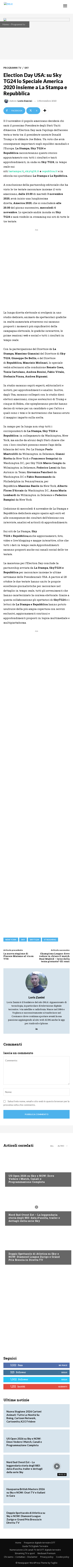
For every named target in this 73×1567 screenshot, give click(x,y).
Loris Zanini (24, 101)
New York (10, 939)
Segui (64, 1372)
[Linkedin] (36, 1028)
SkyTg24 (34, 939)
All (52, 1146)
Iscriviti (62, 1386)
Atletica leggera (18, 1247)
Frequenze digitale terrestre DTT (39, 1542)
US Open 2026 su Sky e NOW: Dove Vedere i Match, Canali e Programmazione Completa (31, 1179)
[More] (44, 110)
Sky (26, 68)
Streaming (50, 939)
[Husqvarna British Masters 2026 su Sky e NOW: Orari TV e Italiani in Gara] (57, 1491)
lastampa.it (16, 171)
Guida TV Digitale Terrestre (35, 1546)
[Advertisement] (36, 268)
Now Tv (12, 1169)
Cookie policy (62, 1556)
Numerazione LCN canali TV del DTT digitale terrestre (35, 1549)
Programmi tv (18, 24)
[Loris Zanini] (6, 101)
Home (6, 24)
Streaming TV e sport (25, 1553)
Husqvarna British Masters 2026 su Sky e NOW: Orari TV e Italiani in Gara (25, 1492)
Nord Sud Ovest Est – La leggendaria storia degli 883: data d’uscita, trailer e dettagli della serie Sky (34, 1217)
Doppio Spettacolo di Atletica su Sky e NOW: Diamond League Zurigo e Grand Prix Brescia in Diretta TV (34, 1256)
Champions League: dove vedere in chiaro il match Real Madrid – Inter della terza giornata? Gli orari (54, 957)
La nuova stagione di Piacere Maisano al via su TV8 (18, 956)
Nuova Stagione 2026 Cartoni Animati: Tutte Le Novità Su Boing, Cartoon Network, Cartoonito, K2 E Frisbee (23, 1416)
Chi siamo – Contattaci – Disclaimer (21, 1556)
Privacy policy (46, 1556)
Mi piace (63, 1365)
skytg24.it (32, 171)
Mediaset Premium (47, 1553)
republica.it (50, 171)
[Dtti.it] (23, 7)
